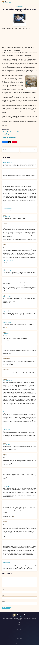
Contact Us (19, 636)
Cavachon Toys (6, 134)
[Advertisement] (19, 37)
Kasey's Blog (19, 6)
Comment (4, 576)
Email (3, 595)
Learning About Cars (7, 133)
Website (3, 601)
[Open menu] (36, 2)
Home (19, 624)
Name (3, 589)
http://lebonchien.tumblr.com (8, 260)
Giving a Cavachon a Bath (8, 135)
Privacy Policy (19, 638)
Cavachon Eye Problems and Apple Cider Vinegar (13, 131)
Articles (19, 626)
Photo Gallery (19, 629)
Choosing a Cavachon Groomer (9, 137)
